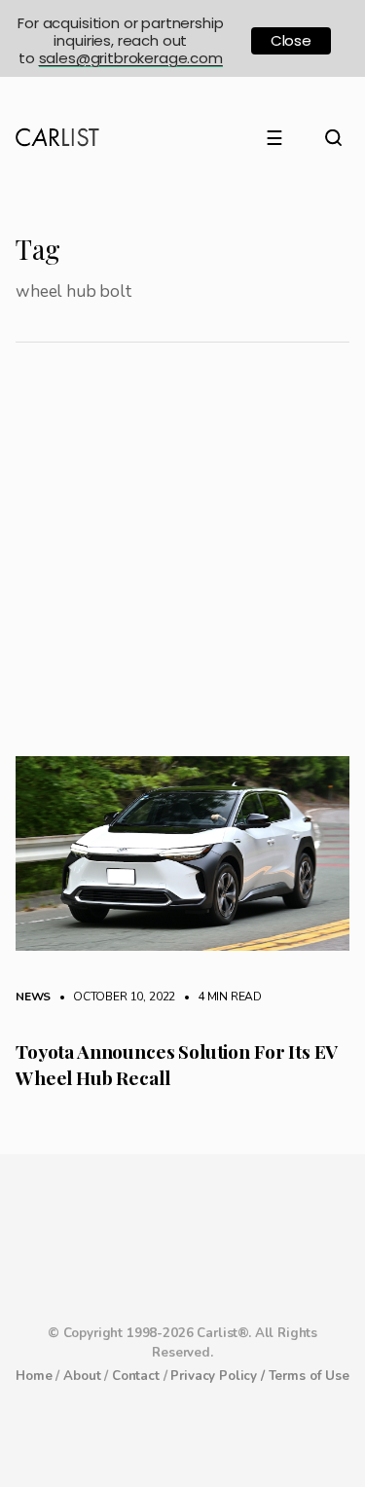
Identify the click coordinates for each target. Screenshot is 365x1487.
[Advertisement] (182, 563)
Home (34, 1376)
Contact (136, 1376)
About (81, 1376)
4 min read (220, 996)
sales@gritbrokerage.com (131, 58)
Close (291, 40)
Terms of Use (309, 1376)
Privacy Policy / (219, 1376)
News (33, 996)
